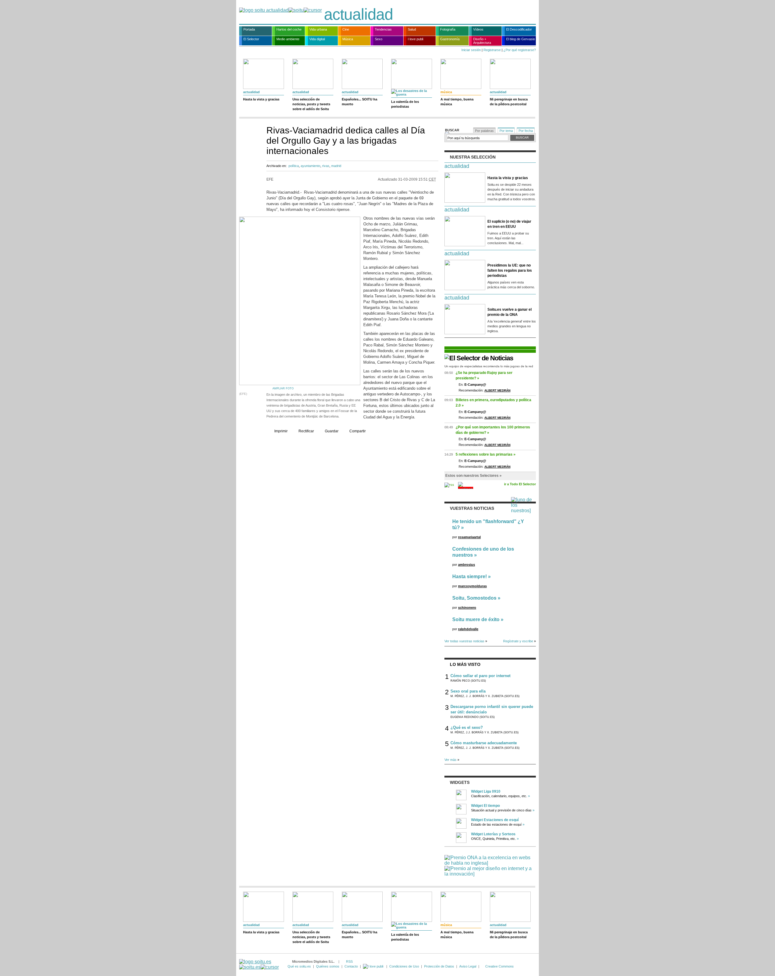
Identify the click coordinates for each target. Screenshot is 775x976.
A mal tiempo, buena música (456, 101)
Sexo (378, 39)
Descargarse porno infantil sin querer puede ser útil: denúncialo (491, 709)
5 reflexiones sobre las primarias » (486, 454)
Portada (249, 29)
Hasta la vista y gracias (261, 99)
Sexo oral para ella (468, 691)
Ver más (450, 759)
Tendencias (383, 29)
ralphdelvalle (468, 629)
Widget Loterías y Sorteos (493, 834)
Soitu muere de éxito (476, 619)
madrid (336, 166)
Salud (412, 29)
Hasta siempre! (469, 576)
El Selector (251, 39)
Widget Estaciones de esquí (495, 820)
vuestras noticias (472, 508)
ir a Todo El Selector (520, 484)
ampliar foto (283, 388)
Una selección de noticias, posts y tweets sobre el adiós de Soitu (311, 104)
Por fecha (526, 131)
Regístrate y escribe (518, 641)
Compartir (357, 431)
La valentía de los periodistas (405, 104)
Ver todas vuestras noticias (464, 641)
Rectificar (306, 431)
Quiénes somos (327, 966)
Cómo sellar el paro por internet (480, 675)
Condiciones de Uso (404, 966)
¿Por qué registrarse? (519, 50)
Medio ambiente (287, 39)
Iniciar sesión (471, 50)
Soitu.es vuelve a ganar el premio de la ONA (509, 312)
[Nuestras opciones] (373, 966)
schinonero (467, 607)
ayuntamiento (310, 166)
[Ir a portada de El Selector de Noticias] (478, 358)
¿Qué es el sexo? (466, 727)
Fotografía (447, 29)
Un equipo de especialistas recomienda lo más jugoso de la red (488, 366)
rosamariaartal (469, 537)
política (294, 166)
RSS (349, 961)
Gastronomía (450, 39)
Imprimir (281, 431)
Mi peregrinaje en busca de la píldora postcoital (509, 101)
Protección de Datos (439, 966)
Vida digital (317, 39)
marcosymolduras (472, 586)
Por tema (506, 131)
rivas (325, 166)
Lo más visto (465, 664)
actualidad (358, 14)
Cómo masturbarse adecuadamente (483, 743)
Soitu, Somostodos (474, 598)
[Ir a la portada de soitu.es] (259, 964)
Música (347, 39)
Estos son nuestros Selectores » (473, 475)
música (446, 92)
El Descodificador (519, 29)
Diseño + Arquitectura (482, 40)
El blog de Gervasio (520, 39)
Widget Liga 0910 (485, 791)
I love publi (415, 39)
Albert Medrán (497, 390)
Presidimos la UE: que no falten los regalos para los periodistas (509, 270)
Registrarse (492, 50)
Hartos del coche (289, 29)
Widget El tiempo (485, 806)
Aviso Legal (467, 966)
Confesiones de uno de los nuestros (483, 552)
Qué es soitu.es (299, 966)
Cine (345, 29)
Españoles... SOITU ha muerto (359, 101)
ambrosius (466, 564)
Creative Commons (499, 966)
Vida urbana (318, 29)
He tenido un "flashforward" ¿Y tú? (488, 524)
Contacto (351, 966)
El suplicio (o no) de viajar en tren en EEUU (509, 224)
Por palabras (484, 131)
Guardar (331, 431)
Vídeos (478, 29)
